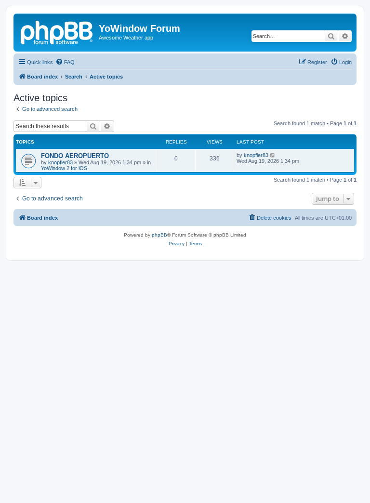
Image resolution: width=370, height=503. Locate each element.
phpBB (159, 235)
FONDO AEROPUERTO (75, 155)
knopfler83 (60, 162)
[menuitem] (65, 62)
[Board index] (57, 31)
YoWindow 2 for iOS (64, 168)
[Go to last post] (273, 155)
